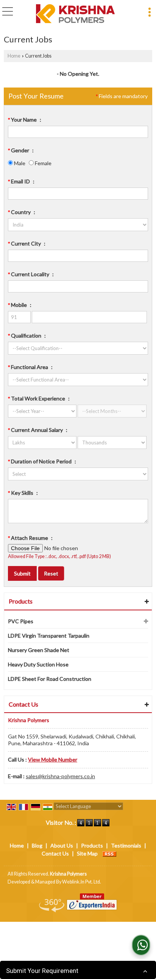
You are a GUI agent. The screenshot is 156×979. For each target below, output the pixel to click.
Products (21, 601)
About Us (61, 845)
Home (14, 56)
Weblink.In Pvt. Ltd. (81, 882)
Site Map (87, 853)
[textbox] (78, 256)
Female (42, 163)
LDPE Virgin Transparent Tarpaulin (48, 635)
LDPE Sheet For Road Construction (49, 679)
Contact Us (55, 853)
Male (19, 163)
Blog (37, 845)
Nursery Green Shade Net (38, 650)
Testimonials (126, 845)
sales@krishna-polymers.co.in (60, 776)
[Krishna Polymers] (75, 14)
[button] (52, 759)
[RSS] (109, 853)
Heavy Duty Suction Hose (38, 664)
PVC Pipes (20, 621)
